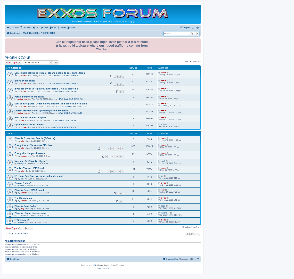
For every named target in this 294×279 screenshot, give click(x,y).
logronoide (165, 213)
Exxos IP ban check (24, 80)
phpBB (93, 265)
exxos (23, 76)
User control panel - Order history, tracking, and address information (50, 103)
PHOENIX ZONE (17, 58)
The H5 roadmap (23, 198)
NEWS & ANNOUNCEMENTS (65, 76)
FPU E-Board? (21, 220)
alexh (163, 161)
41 (115, 148)
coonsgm (21, 215)
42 (119, 148)
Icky (22, 120)
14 (112, 171)
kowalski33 (165, 124)
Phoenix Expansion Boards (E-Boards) (34, 138)
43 (123, 148)
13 (108, 171)
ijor (22, 179)
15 (115, 171)
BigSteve (20, 222)
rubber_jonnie (23, 99)
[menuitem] (25, 28)
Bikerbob (20, 185)
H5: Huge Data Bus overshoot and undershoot (38, 176)
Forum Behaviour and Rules (29, 96)
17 (123, 171)
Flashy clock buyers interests (29, 153)
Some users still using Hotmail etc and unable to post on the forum (50, 73)
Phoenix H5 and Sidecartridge (30, 213)
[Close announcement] (198, 40)
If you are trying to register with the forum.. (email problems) (46, 88)
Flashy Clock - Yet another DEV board (34, 145)
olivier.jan (20, 164)
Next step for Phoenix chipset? (30, 161)
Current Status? (22, 183)
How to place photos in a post (30, 117)
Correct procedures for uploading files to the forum (41, 110)
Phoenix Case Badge (25, 206)
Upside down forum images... (30, 124)
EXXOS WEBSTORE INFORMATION (70, 106)
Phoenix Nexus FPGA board (29, 190)
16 (119, 171)
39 (108, 148)
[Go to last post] (168, 73)
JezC (163, 206)
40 (112, 148)
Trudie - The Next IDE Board (29, 168)
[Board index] (103, 13)
